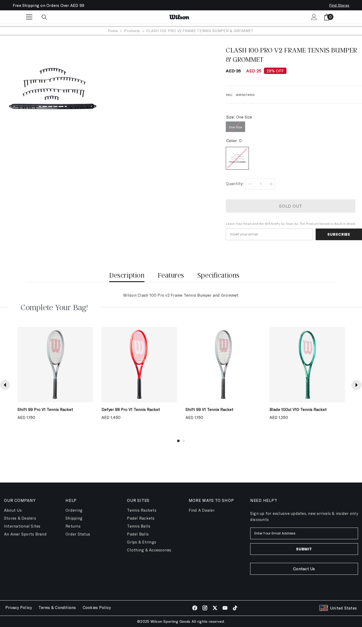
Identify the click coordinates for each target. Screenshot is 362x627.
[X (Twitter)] (215, 608)
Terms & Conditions (57, 607)
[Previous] (5, 385)
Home (113, 30)
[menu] (29, 17)
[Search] (44, 17)
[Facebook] (194, 608)
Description (126, 274)
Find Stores (339, 5)
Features (171, 274)
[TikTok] (235, 608)
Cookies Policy (97, 607)
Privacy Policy (18, 607)
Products (132, 30)
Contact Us (304, 568)
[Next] (356, 385)
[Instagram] (204, 608)
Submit (304, 549)
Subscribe (338, 234)
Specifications (218, 274)
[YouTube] (225, 608)
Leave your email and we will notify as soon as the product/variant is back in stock (290, 223)
